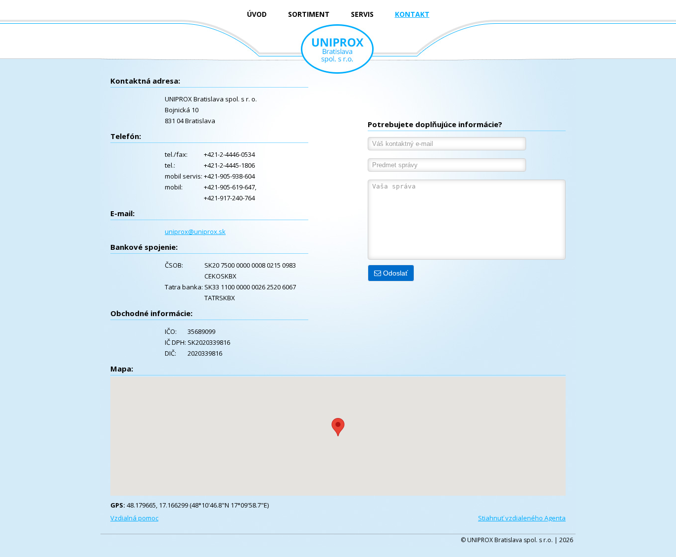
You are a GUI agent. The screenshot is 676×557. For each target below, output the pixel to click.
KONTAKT (412, 14)
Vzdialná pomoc (134, 518)
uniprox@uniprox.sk (195, 231)
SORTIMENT (309, 14)
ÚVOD (257, 14)
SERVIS (362, 14)
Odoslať (394, 273)
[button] (338, 427)
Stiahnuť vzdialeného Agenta (522, 518)
